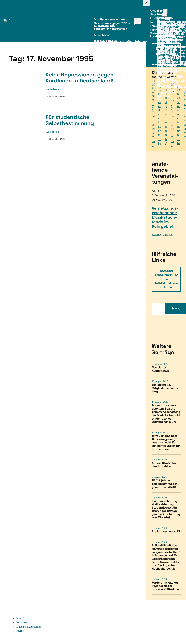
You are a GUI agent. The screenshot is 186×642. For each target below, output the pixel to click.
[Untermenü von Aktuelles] (165, 11)
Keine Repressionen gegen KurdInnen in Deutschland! (80, 78)
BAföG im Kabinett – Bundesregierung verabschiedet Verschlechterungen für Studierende (166, 442)
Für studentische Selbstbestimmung (70, 120)
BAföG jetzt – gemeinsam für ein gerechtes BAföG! (164, 484)
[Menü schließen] (146, 3)
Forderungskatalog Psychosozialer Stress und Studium (165, 586)
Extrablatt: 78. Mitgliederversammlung (165, 388)
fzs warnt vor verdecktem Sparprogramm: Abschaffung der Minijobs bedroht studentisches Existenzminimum (166, 414)
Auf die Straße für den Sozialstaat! (164, 464)
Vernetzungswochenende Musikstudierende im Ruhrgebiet (165, 217)
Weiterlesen (52, 89)
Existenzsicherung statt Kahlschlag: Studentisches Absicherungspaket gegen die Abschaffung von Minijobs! (166, 509)
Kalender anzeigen (162, 234)
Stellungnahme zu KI (166, 531)
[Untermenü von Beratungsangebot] (159, 43)
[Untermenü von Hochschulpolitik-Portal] (168, 61)
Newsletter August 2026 (161, 369)
